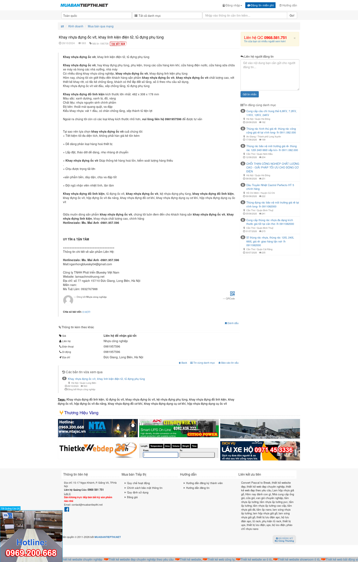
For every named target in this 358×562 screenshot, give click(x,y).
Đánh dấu (233, 323)
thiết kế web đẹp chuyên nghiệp (266, 486)
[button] (232, 295)
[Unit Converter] (179, 448)
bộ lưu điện (278, 525)
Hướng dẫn (289, 5)
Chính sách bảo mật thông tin (144, 488)
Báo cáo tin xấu (230, 362)
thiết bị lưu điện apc (268, 517)
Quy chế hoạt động (138, 483)
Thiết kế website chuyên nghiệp (76, 559)
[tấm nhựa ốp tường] (98, 428)
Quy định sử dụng (137, 492)
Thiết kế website (185, 559)
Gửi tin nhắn (249, 94)
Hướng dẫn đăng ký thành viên (204, 483)
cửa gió (250, 498)
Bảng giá (132, 497)
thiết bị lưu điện (256, 525)
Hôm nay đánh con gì (258, 494)
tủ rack (257, 521)
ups (268, 525)
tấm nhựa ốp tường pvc (274, 502)
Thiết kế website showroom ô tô (293, 559)
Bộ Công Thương (284, 539)
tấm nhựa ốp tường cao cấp (269, 505)
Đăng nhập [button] (233, 5)
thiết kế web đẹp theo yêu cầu (266, 488)
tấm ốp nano (263, 509)
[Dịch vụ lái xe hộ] (260, 451)
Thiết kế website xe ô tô (250, 559)
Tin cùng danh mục (204, 362)
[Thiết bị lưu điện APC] (179, 428)
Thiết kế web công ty (215, 559)
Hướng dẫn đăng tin (197, 488)
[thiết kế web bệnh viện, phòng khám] (98, 448)
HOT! (87, 312)
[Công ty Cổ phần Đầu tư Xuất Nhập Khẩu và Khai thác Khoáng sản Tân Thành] (260, 429)
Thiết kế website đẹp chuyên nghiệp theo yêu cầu (135, 559)
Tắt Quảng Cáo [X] (10, 508)
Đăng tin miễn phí (262, 5)
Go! (292, 15)
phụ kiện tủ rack (271, 521)
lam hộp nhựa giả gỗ (265, 513)
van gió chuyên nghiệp (269, 498)
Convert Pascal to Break (256, 482)
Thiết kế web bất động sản (337, 559)
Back (184, 362)
